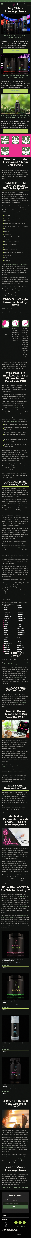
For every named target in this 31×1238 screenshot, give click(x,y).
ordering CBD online (20, 702)
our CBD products (13, 421)
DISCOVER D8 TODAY (15, 91)
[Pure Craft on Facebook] (20, 1222)
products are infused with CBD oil (16, 264)
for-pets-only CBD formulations (19, 291)
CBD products (22, 548)
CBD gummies (23, 906)
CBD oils (22, 896)
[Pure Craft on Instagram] (24, 1222)
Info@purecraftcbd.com (20, 1226)
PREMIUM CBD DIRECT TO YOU (15, 131)
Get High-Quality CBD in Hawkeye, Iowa (15, 37)
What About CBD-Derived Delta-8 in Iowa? (15, 77)
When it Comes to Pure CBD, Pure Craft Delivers (15, 117)
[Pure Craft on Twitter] (15, 1222)
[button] (6, 965)
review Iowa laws (7, 1147)
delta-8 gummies (21, 1159)
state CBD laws (18, 677)
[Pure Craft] (15, 4)
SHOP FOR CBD (15, 51)
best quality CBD (13, 408)
